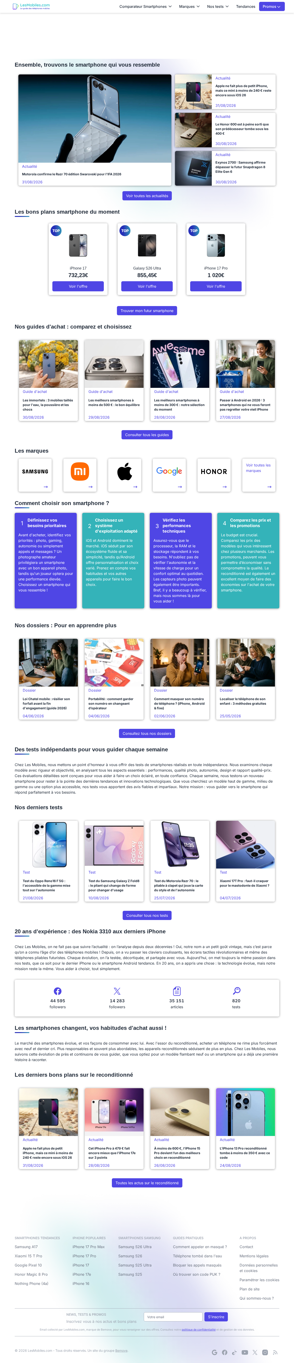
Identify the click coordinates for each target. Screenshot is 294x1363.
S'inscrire (216, 1317)
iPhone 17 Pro (84, 1256)
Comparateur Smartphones (143, 6)
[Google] (214, 1352)
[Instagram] (265, 1352)
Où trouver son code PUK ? (196, 1274)
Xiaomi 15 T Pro (28, 1256)
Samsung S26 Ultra (135, 1246)
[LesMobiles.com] (31, 6)
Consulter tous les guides (147, 434)
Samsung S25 (130, 1274)
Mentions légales (254, 1256)
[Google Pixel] (169, 475)
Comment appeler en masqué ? (200, 1246)
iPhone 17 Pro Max (89, 1246)
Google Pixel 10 (28, 1265)
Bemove (121, 1350)
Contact (246, 1246)
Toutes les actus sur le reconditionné (147, 1183)
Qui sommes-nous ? (257, 1298)
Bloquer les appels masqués (197, 1265)
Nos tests (215, 6)
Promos (270, 6)
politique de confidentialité (199, 1329)
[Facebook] (224, 1352)
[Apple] (124, 475)
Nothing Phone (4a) (31, 1283)
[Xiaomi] (79, 475)
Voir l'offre (78, 286)
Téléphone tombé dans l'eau (197, 1256)
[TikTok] (235, 1352)
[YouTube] (245, 1352)
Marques (187, 6)
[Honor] (214, 475)
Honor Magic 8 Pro (31, 1274)
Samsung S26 (130, 1256)
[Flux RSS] (275, 1352)
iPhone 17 (81, 1265)
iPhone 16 (81, 1283)
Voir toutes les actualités (147, 195)
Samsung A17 (26, 1246)
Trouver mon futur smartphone (147, 310)
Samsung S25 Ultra (135, 1265)
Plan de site (250, 1289)
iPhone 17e (82, 1274)
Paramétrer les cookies (259, 1280)
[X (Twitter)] (255, 1352)
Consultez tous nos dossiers (147, 733)
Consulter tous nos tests (147, 915)
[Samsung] (35, 475)
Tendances (245, 6)
